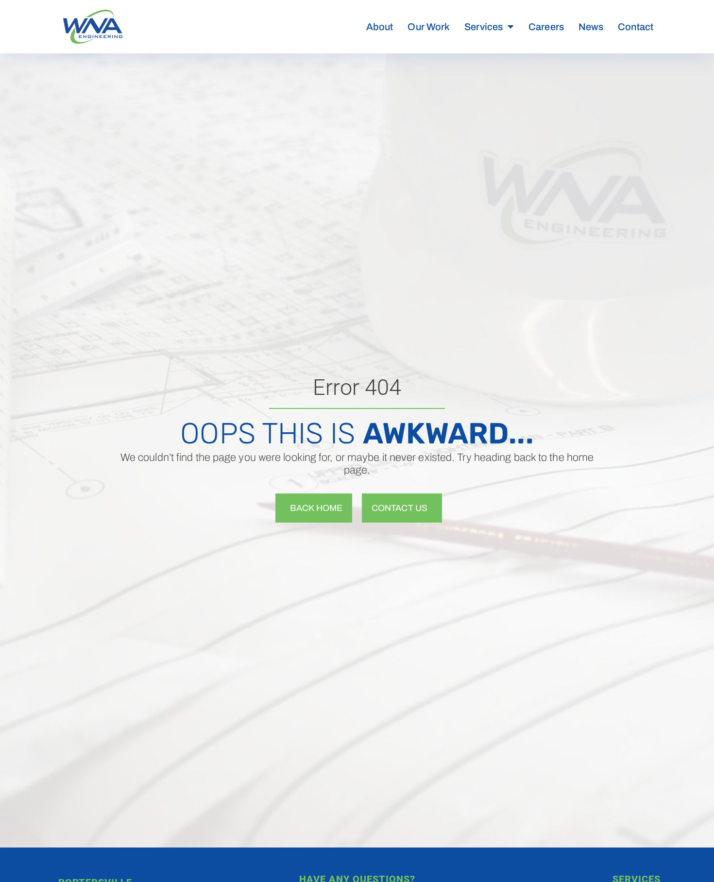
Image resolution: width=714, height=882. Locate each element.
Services (483, 26)
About (379, 26)
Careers (546, 26)
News (590, 26)
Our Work (429, 26)
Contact (635, 26)
